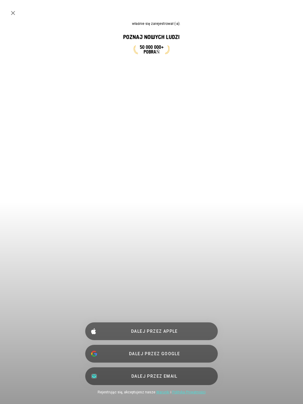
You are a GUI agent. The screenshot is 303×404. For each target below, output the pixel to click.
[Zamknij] (13, 13)
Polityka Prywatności (189, 392)
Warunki (163, 392)
